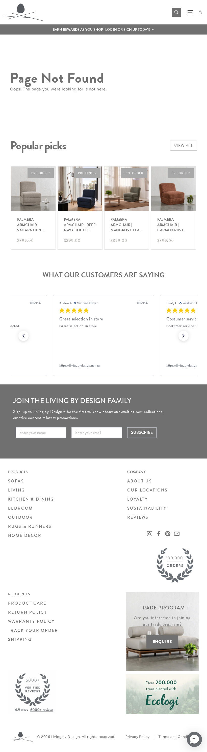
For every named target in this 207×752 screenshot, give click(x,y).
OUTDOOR (20, 517)
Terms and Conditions (178, 737)
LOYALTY (137, 499)
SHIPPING (20, 639)
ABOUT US (139, 481)
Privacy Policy (137, 737)
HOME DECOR (24, 535)
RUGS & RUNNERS (30, 526)
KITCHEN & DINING (31, 499)
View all (183, 146)
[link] (103, 366)
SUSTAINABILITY (147, 508)
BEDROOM (20, 508)
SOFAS (16, 481)
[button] (103, 29)
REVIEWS (138, 517)
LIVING (16, 490)
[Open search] (176, 12)
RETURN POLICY (27, 612)
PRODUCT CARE (27, 603)
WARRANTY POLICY (31, 621)
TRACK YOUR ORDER (33, 630)
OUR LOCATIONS (147, 490)
